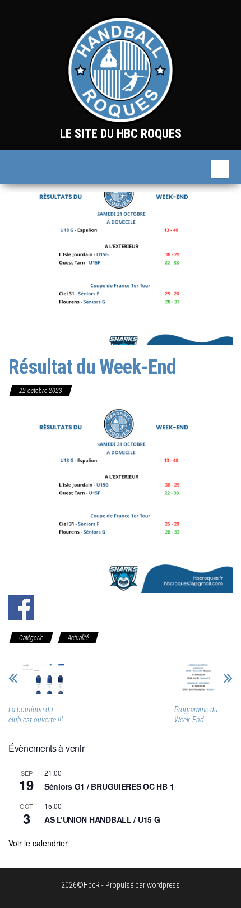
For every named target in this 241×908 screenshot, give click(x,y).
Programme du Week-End (196, 714)
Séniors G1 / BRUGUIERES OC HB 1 (109, 786)
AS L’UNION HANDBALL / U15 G (102, 819)
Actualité (78, 638)
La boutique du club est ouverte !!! (35, 714)
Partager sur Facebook (21, 607)
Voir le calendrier (38, 843)
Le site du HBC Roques (121, 134)
